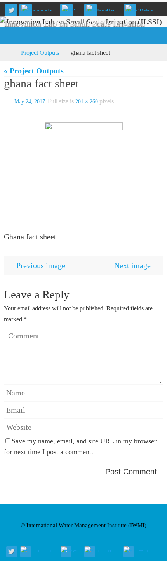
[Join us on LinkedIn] (103, 8)
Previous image (40, 263)
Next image (132, 263)
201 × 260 (86, 101)
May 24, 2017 (29, 101)
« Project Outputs (34, 70)
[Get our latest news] (71, 8)
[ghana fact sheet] (83, 170)
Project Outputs (40, 52)
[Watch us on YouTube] (142, 8)
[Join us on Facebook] (38, 8)
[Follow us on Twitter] (11, 10)
